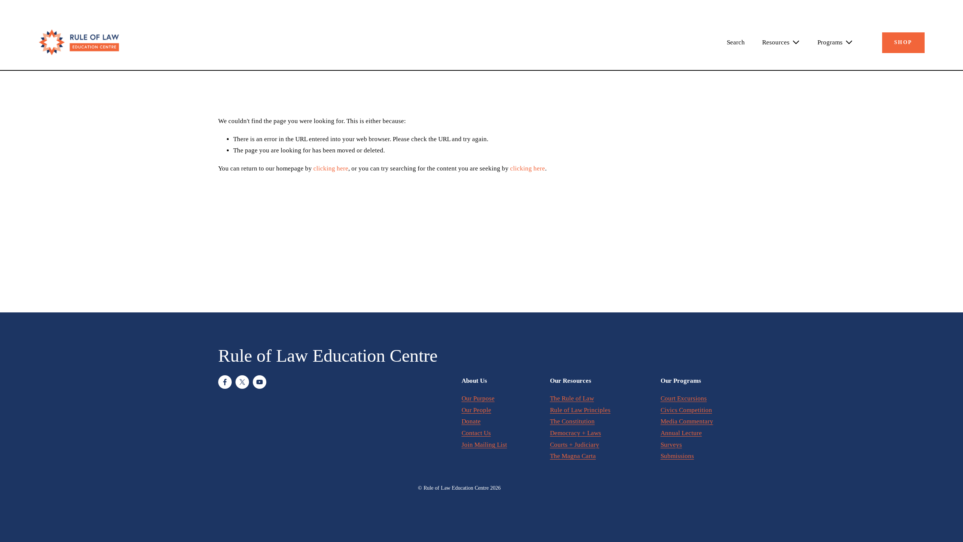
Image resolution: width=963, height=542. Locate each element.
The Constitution (572, 421)
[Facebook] (225, 382)
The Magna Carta (573, 456)
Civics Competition (686, 410)
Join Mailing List (484, 444)
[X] (242, 382)
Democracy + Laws (575, 433)
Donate (471, 421)
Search (736, 42)
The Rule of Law (572, 398)
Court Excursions (684, 398)
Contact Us (476, 433)
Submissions (677, 456)
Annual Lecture (681, 433)
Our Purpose (478, 398)
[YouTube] (259, 382)
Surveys (671, 444)
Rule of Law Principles (580, 410)
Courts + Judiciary (574, 444)
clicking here (330, 168)
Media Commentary (687, 421)
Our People (476, 410)
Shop (903, 42)
